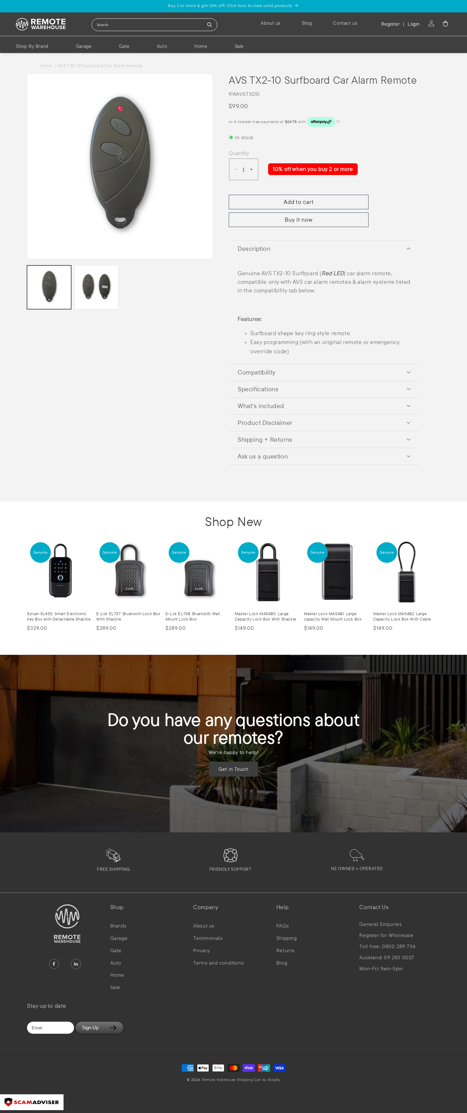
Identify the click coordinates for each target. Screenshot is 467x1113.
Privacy (201, 950)
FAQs (282, 925)
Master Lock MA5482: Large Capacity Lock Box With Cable (402, 616)
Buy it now (299, 219)
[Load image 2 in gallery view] (96, 287)
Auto (115, 963)
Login (414, 24)
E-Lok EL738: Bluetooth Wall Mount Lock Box (193, 616)
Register (390, 24)
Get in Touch (233, 769)
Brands (118, 925)
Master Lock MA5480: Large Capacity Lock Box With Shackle (265, 616)
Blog (281, 963)
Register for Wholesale (386, 935)
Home (47, 65)
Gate (116, 950)
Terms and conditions (218, 963)
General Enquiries (380, 924)
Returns (285, 950)
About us (203, 925)
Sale (115, 987)
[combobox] (154, 24)
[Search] (210, 24)
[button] (445, 23)
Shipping (286, 938)
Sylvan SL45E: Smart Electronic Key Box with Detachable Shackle (59, 616)
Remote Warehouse (219, 1079)
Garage (119, 938)
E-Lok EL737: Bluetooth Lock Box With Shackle (128, 616)
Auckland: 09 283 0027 (386, 957)
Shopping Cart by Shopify (258, 1079)
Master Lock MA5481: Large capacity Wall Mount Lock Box (333, 616)
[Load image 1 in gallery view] (49, 287)
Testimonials (207, 938)
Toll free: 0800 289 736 (387, 946)
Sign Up (90, 1027)
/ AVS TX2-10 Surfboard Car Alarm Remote (99, 65)
